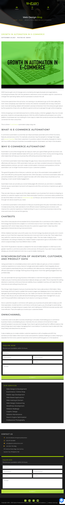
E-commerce (14, 124)
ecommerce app (27, 197)
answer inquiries (9, 139)
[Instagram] (34, 501)
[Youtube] (38, 501)
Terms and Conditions (40, 502)
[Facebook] (25, 501)
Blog (21, 20)
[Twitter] (30, 501)
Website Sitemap (52, 502)
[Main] (32, 3)
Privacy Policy (28, 502)
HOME (15, 20)
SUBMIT (32, 377)
